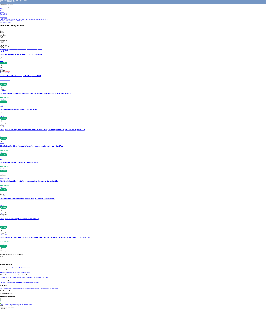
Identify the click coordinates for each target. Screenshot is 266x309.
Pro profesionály (27, 288)
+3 (1, 124)
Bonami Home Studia (26, 282)
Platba (20, 282)
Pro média (33, 288)
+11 (2, 69)
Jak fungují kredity (35, 282)
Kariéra (22, 288)
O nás (8, 288)
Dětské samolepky (10, 267)
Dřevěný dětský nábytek (14, 272)
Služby (1, 288)
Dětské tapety (3, 267)
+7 (1, 252)
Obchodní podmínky (4, 304)
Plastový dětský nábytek (24, 272)
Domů (1, 20)
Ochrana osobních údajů (14, 304)
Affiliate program (39, 288)
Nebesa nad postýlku (18, 267)
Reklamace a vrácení (14, 282)
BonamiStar (55, 288)
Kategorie (5, 20)
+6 (0, 252)
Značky (11, 288)
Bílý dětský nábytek (4, 272)
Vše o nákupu (3, 282)
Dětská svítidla (26, 267)
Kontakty (5, 288)
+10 (1, 69)
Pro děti (8, 20)
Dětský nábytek (20, 20)
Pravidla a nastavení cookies (26, 304)
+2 (0, 124)
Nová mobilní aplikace (48, 288)
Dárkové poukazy (17, 288)
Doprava (8, 282)
